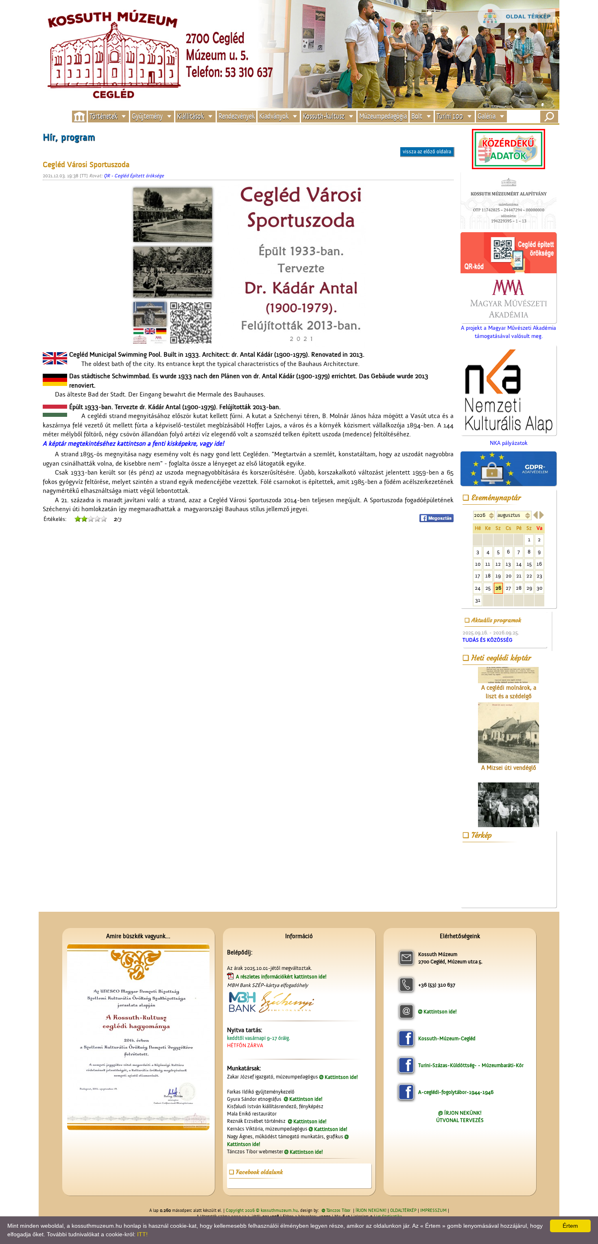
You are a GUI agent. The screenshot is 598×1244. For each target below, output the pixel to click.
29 (529, 588)
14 (519, 564)
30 (539, 588)
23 (539, 576)
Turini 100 (449, 116)
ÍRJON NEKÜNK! (371, 1210)
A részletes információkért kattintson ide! (282, 977)
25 (488, 588)
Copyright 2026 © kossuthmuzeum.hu (262, 1210)
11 (487, 564)
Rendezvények (236, 116)
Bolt (416, 116)
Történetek (103, 116)
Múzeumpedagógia (383, 116)
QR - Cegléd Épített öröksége (134, 176)
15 (529, 564)
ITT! (142, 1234)
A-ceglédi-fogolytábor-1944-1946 (455, 1092)
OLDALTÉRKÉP (403, 1210)
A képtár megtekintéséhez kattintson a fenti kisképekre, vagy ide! (133, 443)
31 (477, 600)
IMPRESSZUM (433, 1210)
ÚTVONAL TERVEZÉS (460, 1120)
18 (488, 576)
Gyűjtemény (147, 116)
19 (498, 576)
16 (539, 564)
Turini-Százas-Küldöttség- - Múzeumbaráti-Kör (471, 1065)
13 (508, 564)
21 (519, 576)
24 (477, 588)
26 (498, 588)
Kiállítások (190, 116)
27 (508, 588)
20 (508, 576)
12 (498, 564)
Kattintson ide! (341, 1077)
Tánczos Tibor (338, 1210)
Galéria (486, 116)
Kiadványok (273, 116)
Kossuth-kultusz (324, 116)
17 (477, 576)
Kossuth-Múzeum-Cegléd (447, 1038)
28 (519, 588)
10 (477, 564)
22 (529, 576)
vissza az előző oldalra (427, 151)
